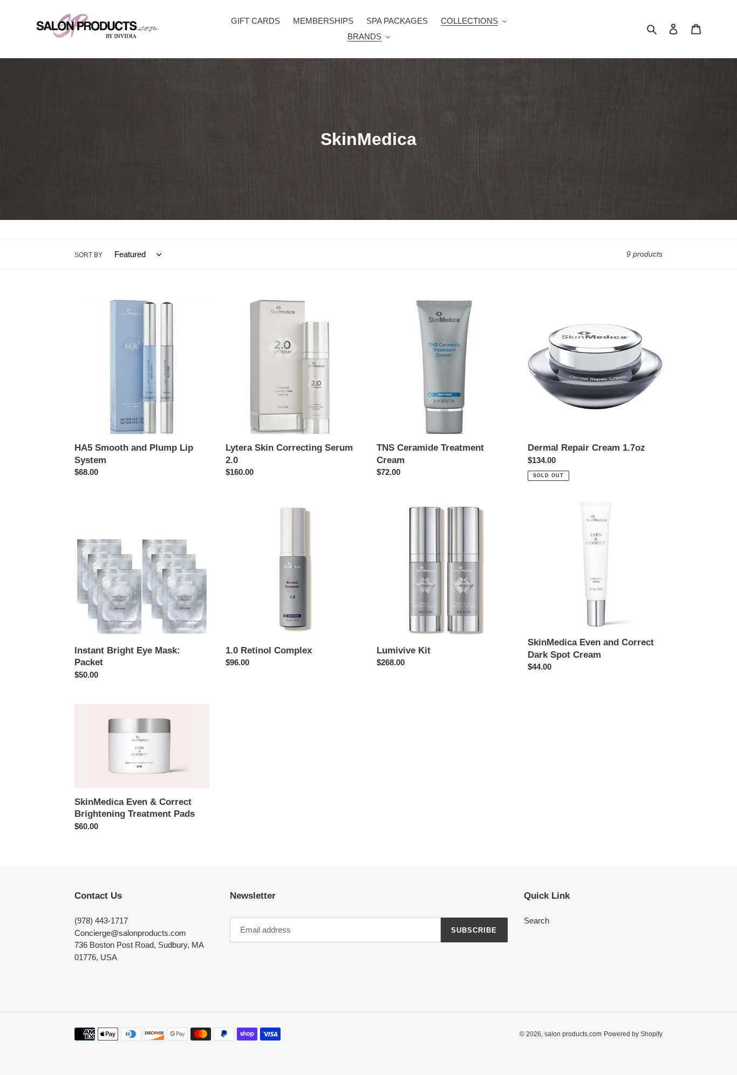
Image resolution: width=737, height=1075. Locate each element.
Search (536, 920)
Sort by (88, 255)
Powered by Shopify (633, 1034)
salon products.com (573, 1034)
